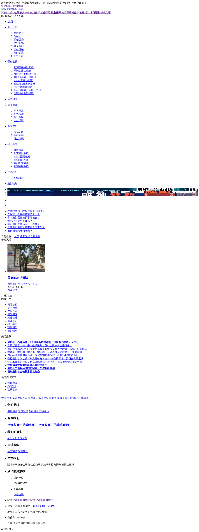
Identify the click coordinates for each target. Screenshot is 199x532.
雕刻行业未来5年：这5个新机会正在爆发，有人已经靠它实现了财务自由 (47, 348)
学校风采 (19, 49)
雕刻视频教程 (21, 166)
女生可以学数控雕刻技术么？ (23, 214)
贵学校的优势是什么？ (19, 221)
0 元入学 (12, 438)
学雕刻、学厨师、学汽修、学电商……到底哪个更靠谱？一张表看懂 (44, 352)
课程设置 (12, 61)
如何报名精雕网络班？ (19, 230)
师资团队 (12, 99)
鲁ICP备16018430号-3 (44, 506)
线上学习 (12, 144)
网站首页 (12, 304)
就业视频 (19, 117)
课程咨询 (12, 411)
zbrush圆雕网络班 (23, 87)
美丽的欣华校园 (17, 277)
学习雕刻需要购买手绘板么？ (23, 217)
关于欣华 (12, 27)
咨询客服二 (30, 425)
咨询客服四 (61, 425)
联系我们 (19, 46)
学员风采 (19, 110)
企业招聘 (19, 120)
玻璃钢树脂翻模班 (24, 93)
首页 (16, 236)
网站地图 (18, 6)
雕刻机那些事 (21, 159)
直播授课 (19, 150)
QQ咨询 (11, 386)
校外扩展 (19, 52)
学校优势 (19, 39)
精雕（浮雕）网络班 (25, 77)
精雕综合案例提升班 (25, 74)
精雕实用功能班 (22, 70)
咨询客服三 (46, 425)
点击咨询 (19, 494)
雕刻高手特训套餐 (24, 67)
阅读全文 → (14, 290)
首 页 (10, 21)
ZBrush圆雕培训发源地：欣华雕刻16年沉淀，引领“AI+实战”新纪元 (44, 355)
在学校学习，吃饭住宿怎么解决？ (26, 211)
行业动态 (19, 138)
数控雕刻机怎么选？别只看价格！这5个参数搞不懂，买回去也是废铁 (45, 358)
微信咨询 (12, 383)
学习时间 (23, 411)
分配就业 (34, 411)
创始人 (17, 36)
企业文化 (19, 42)
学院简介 (23, 451)
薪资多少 (44, 411)
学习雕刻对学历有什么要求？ (23, 224)
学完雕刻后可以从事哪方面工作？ (26, 227)
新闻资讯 (12, 126)
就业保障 (12, 105)
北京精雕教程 (21, 153)
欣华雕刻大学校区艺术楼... (22, 283)
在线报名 (19, 178)
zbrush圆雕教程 (22, 156)
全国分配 (22, 438)
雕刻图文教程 (21, 163)
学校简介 (19, 33)
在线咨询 (19, 114)
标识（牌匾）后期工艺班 (27, 90)
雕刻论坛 (12, 183)
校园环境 (12, 451)
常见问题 (6, 6)
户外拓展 (19, 56)
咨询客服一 (14, 425)
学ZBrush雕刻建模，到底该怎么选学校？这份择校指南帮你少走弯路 (44, 361)
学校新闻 (19, 135)
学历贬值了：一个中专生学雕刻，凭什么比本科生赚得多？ (39, 345)
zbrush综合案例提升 (24, 83)
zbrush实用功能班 (23, 80)
